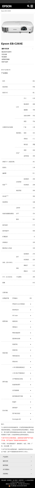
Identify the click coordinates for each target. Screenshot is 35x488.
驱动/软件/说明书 (6, 52)
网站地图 (3, 480)
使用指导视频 (5, 59)
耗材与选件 (5, 62)
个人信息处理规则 (29, 480)
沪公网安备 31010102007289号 (18, 485)
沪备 (24, 484)
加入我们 (15, 480)
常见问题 (4, 54)
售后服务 (4, 57)
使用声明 (21, 480)
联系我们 (9, 480)
